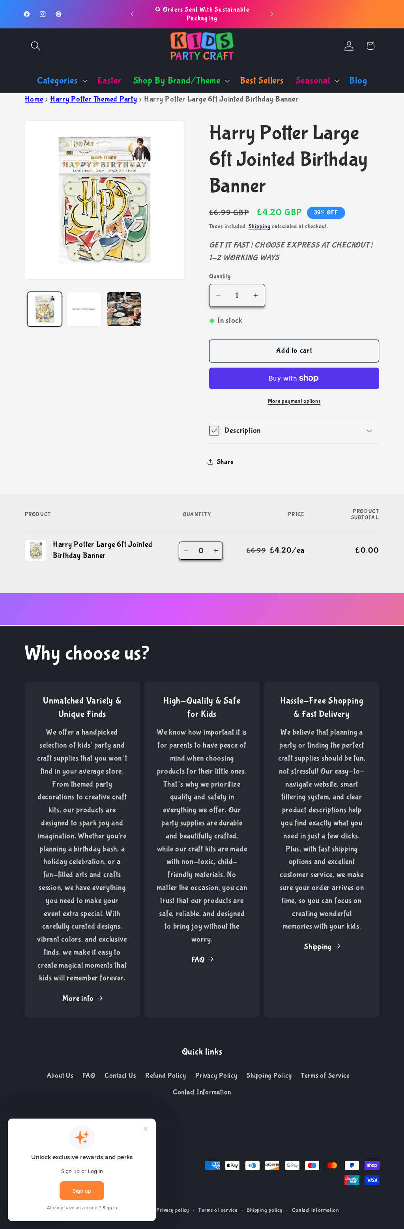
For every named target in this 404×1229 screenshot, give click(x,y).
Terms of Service (325, 1076)
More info (78, 998)
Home (34, 99)
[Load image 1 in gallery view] (44, 309)
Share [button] (225, 462)
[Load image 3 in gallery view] (124, 309)
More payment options (294, 401)
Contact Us (120, 1076)
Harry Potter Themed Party (93, 99)
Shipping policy (264, 1210)
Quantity (220, 276)
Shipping (260, 226)
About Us (60, 1076)
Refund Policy (165, 1076)
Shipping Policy (269, 1076)
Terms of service (218, 1210)
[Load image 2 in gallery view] (84, 309)
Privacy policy (172, 1210)
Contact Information (202, 1092)
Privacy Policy (216, 1076)
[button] (36, 46)
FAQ (198, 959)
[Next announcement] (272, 14)
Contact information (315, 1210)
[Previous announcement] (132, 14)
